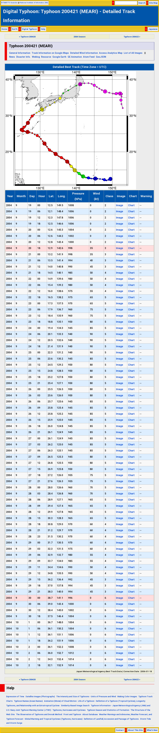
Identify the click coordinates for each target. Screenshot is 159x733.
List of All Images (133, 53)
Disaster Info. (23, 57)
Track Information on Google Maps (50, 53)
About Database (90, 714)
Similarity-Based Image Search (75, 705)
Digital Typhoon (29, 29)
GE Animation (75, 57)
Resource (46, 57)
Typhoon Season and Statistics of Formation (108, 710)
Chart (131, 205)
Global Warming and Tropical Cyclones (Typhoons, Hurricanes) (53, 719)
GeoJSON (101, 57)
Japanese (152, 29)
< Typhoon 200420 (27, 37)
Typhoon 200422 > (132, 37)
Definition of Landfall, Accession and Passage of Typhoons (111, 719)
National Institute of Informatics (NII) (34, 3)
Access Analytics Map (110, 53)
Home (4, 29)
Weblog (36, 57)
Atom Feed (89, 57)
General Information (19, 53)
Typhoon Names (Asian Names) (28, 701)
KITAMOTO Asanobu (9, 3)
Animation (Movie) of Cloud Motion (60, 701)
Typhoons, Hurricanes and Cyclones (69, 710)
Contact (120, 730)
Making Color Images (127, 696)
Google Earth (59, 57)
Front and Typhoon (72, 714)
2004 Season (79, 37)
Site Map (153, 3)
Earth (14, 29)
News (12, 57)
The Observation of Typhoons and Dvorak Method (39, 714)
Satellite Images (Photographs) (40, 696)
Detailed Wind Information (84, 53)
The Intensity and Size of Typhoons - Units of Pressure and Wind (86, 696)
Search (141, 3)
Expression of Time (15, 696)
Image (119, 205)
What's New (152, 730)
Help (43, 29)
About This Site (135, 730)
